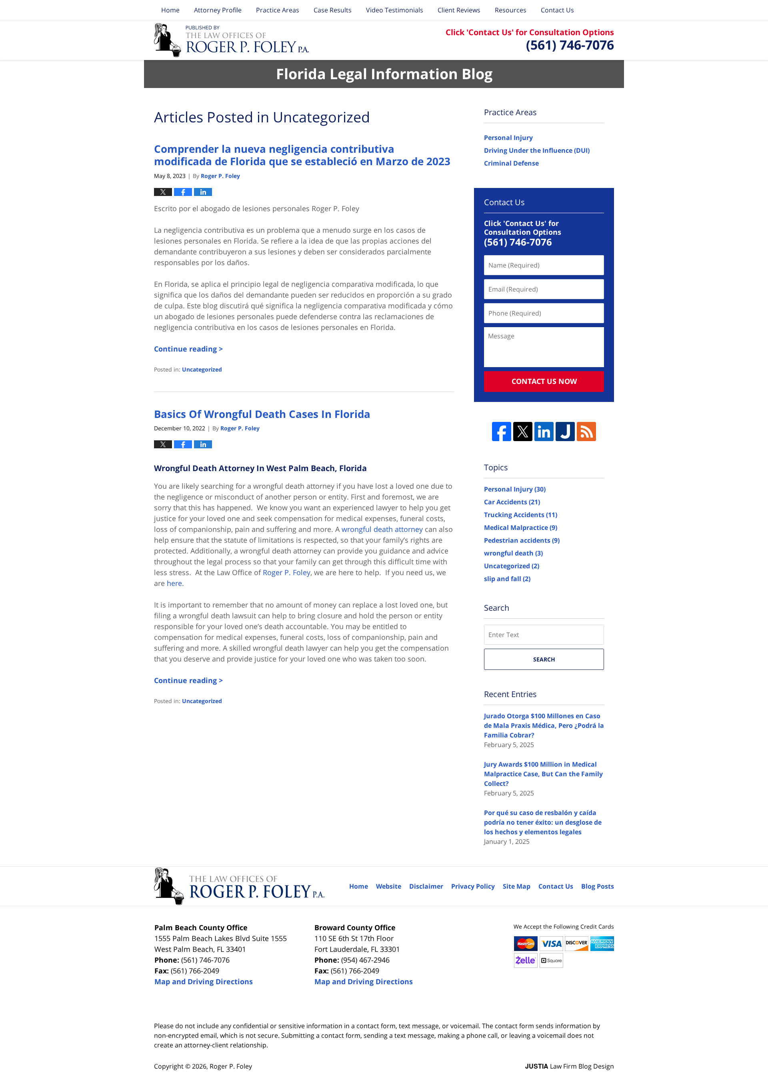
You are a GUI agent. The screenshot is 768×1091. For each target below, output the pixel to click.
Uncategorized (202, 369)
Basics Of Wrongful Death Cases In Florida (262, 414)
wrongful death (513, 553)
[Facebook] (501, 431)
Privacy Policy (473, 886)
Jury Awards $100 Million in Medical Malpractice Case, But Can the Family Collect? (543, 774)
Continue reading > (188, 349)
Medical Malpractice (520, 527)
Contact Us (557, 10)
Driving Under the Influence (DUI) (537, 150)
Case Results (333, 10)
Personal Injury (508, 137)
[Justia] (565, 431)
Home (170, 10)
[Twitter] (522, 431)
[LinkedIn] (544, 431)
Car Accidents (512, 502)
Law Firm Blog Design (569, 1066)
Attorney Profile (218, 10)
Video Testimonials (394, 10)
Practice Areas (277, 10)
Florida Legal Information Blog (232, 40)
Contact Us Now (544, 381)
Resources (510, 10)
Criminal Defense (511, 163)
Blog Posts (597, 886)
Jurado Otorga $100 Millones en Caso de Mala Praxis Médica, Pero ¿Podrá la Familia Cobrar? (544, 725)
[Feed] (586, 431)
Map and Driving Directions (203, 981)
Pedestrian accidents (522, 540)
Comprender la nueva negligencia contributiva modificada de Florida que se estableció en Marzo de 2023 (302, 155)
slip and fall (507, 578)
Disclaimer (426, 886)
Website (388, 886)
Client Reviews (459, 10)
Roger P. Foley (231, 1066)
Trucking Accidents (520, 514)
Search (544, 659)
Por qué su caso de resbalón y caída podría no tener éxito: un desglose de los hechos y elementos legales (543, 822)
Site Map (516, 886)
